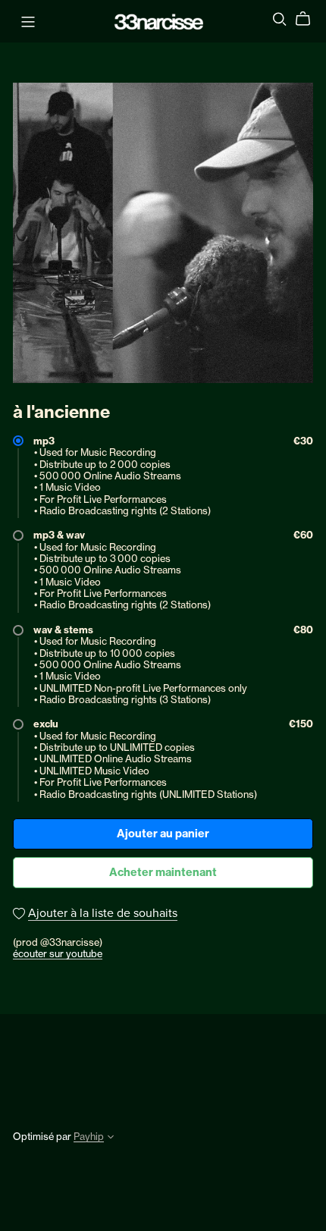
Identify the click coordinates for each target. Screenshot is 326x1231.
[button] (110, 1138)
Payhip (89, 1136)
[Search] (280, 18)
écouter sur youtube (57, 953)
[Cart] (309, 19)
